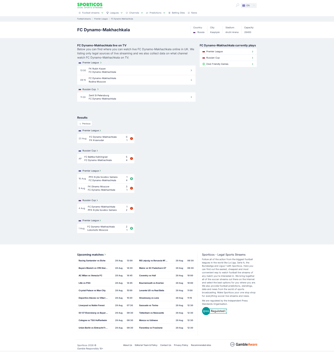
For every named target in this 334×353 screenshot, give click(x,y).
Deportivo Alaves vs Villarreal (94, 298)
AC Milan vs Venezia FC (90, 275)
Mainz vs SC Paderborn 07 (152, 268)
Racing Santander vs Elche (92, 260)
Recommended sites (201, 345)
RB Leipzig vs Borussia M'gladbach (155, 260)
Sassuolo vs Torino (148, 305)
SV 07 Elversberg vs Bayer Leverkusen (94, 313)
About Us (127, 345)
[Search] (237, 5)
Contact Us (165, 345)
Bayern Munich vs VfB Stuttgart (94, 268)
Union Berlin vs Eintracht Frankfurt (94, 327)
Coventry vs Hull (147, 275)
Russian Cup (89, 89)
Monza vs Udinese (148, 320)
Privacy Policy (181, 345)
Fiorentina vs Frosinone (150, 327)
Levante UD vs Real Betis (151, 290)
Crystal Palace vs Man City (92, 290)
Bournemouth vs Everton (151, 283)
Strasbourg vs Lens (149, 298)
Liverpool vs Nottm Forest (92, 305)
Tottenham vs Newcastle (151, 313)
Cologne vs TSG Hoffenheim (93, 320)
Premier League (90, 62)
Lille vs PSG (84, 283)
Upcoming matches (90, 254)
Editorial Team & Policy (146, 345)
